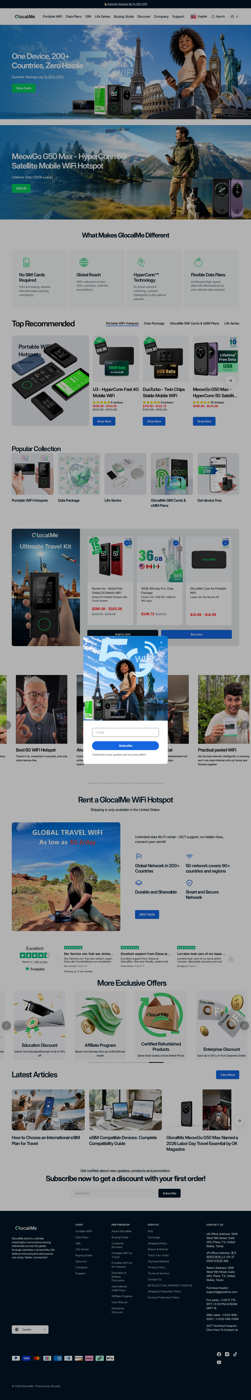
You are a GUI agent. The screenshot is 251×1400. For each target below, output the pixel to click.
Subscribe (125, 745)
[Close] (161, 642)
